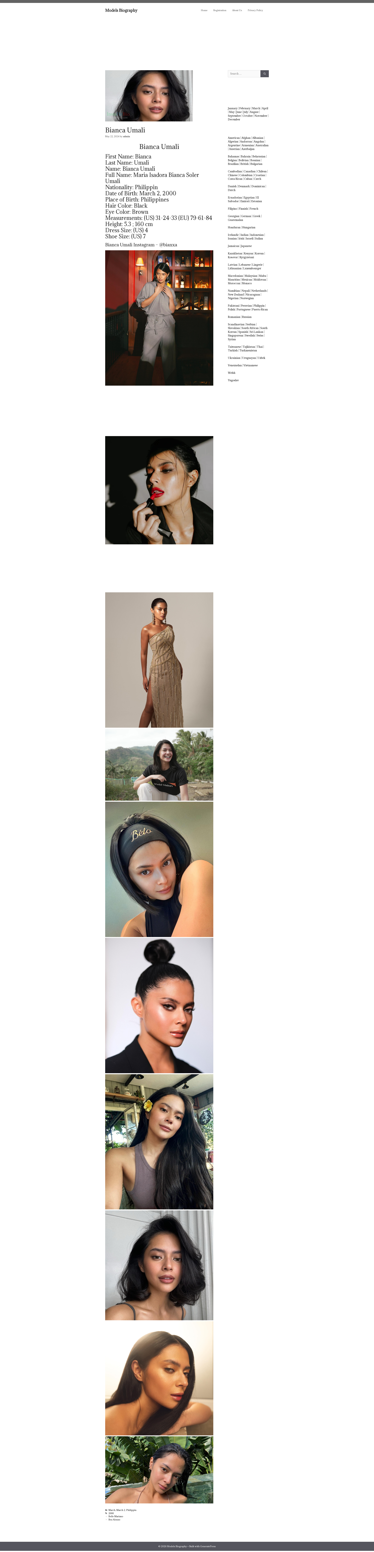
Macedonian (235, 276)
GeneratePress (208, 1546)
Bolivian (244, 160)
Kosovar (233, 257)
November (260, 115)
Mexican (247, 279)
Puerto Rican (260, 309)
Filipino (232, 208)
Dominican (258, 186)
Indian (245, 235)
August (254, 112)
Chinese (233, 175)
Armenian (248, 145)
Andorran (246, 141)
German (246, 216)
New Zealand (236, 294)
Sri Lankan (256, 332)
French (254, 208)
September (234, 115)
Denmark (244, 186)
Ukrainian (234, 358)
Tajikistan (249, 346)
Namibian (234, 290)
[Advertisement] (187, 39)
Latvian (232, 264)
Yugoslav (233, 380)
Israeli (249, 238)
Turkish (233, 350)
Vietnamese (251, 365)
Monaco (247, 283)
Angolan (259, 141)
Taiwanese (234, 346)
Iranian (232, 238)
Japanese (246, 246)
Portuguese (243, 309)
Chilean (262, 171)
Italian (259, 238)
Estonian (256, 201)
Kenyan (248, 253)
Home (204, 10)
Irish (241, 238)
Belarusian (258, 156)
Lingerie (257, 264)
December (234, 119)
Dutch (232, 190)
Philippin (131, 1510)
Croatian (259, 175)
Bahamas (233, 156)
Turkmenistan (248, 350)
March (112, 1510)
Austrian (234, 149)
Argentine (234, 145)
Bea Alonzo (114, 1519)
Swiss (260, 335)
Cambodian (235, 171)
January (233, 108)
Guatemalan (235, 220)
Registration (219, 10)
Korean (259, 253)
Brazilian (233, 164)
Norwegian (247, 298)
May (231, 112)
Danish (232, 186)
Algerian (233, 141)
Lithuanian (234, 268)
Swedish (250, 335)
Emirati (245, 201)
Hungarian (248, 227)
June (239, 112)
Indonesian (257, 235)
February (244, 108)
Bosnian (255, 160)
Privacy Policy (255, 10)
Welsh (231, 373)
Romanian (234, 317)
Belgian (232, 160)
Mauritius (234, 279)
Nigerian (233, 298)
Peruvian (246, 305)
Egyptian (249, 197)
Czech (257, 179)
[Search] (264, 73)
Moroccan (234, 283)
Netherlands (259, 290)
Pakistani (233, 305)
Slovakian (234, 328)
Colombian (245, 175)
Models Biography (121, 10)
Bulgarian (256, 164)
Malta (262, 276)
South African (250, 328)
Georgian (233, 216)
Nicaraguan (253, 294)
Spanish (243, 332)
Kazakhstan (235, 253)
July (245, 112)
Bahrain (246, 156)
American (234, 138)
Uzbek (261, 358)
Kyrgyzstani (247, 257)
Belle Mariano (116, 1516)
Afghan (246, 138)
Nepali (246, 290)
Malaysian (251, 276)
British (244, 164)
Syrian (232, 339)
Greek (256, 216)
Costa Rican (235, 179)
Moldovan (260, 279)
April (265, 108)
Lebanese (245, 264)
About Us (237, 10)
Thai (260, 346)
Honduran (234, 227)
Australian (262, 145)
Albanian (257, 138)
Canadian (250, 171)
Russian (247, 317)
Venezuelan (235, 365)
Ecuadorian (235, 197)
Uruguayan (249, 358)
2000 (111, 1513)
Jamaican (233, 246)
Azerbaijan (247, 149)
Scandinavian (236, 324)
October (248, 115)
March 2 (120, 1510)
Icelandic (233, 235)
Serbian (250, 324)
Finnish (243, 208)
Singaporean (235, 335)
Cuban (248, 179)
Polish (231, 309)
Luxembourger (252, 268)
